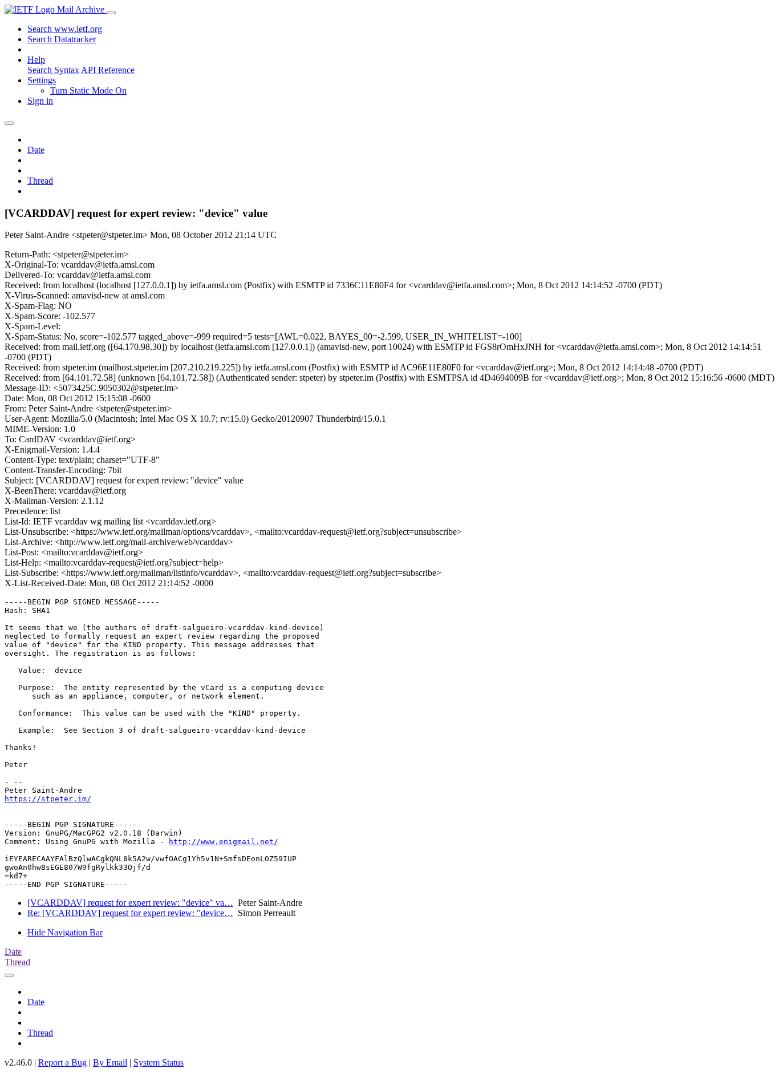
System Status (158, 1062)
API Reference (108, 70)
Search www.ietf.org (64, 29)
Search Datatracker (61, 39)
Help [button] (36, 59)
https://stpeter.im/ (48, 798)
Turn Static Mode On (88, 90)
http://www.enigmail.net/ (223, 841)
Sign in (40, 101)
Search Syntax (53, 70)
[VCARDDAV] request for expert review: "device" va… (130, 902)
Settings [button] (41, 80)
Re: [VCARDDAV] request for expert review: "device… (130, 913)
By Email (110, 1062)
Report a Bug (62, 1062)
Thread (40, 180)
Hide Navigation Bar (65, 932)
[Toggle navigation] (111, 12)
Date (35, 150)
